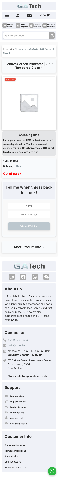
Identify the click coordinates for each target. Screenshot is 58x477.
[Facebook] (23, 277)
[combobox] (26, 35)
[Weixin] (46, 277)
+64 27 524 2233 (18, 339)
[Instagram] (12, 277)
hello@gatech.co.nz (19, 345)
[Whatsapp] (35, 277)
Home (5, 49)
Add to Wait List (29, 226)
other (12, 49)
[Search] (52, 35)
